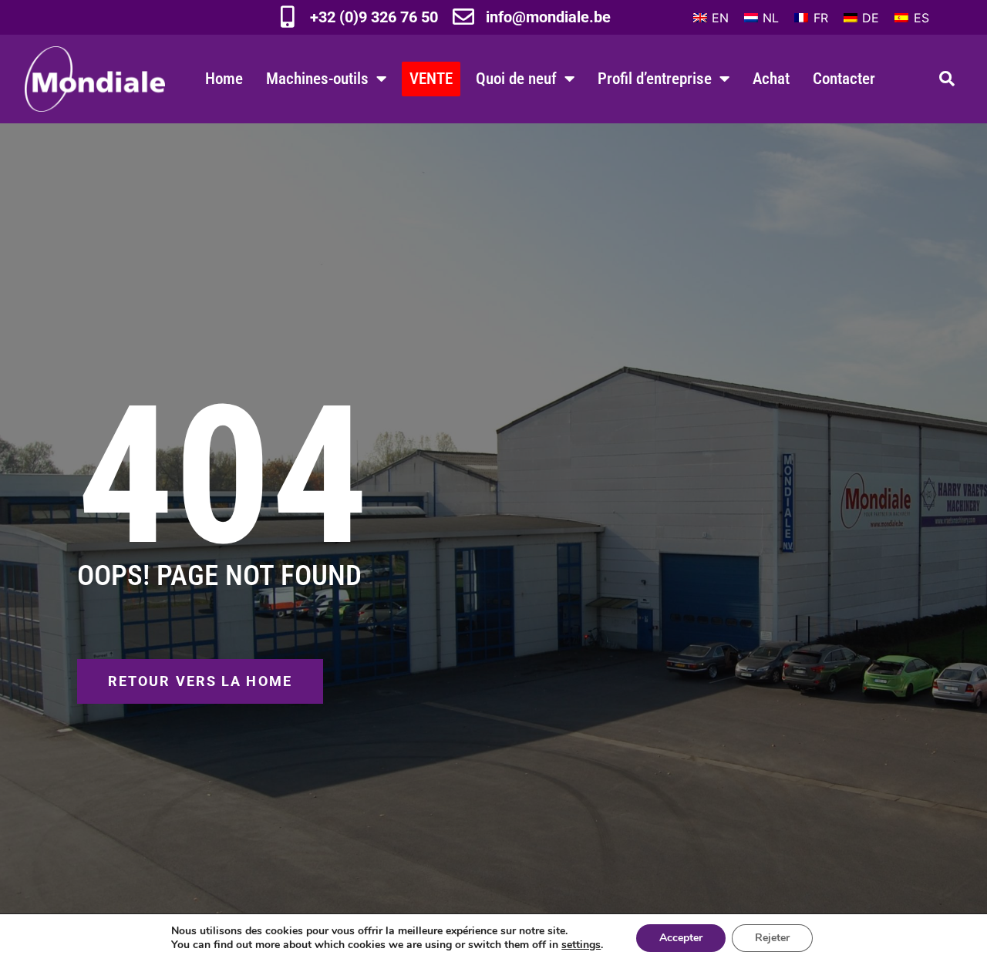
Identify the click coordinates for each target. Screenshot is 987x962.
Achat (771, 78)
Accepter (680, 937)
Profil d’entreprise (655, 78)
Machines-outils (317, 78)
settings (581, 945)
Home (224, 78)
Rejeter (772, 937)
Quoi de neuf (516, 78)
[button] (946, 78)
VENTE (431, 78)
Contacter (844, 78)
